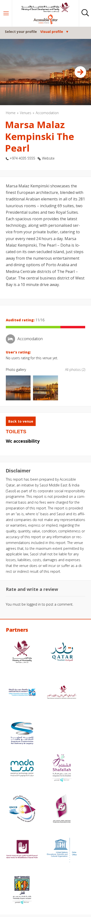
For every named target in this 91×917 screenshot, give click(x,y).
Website (48, 158)
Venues (25, 112)
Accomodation (47, 112)
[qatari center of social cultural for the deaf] (62, 809)
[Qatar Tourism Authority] (62, 652)
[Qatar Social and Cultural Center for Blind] (22, 809)
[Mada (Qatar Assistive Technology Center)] (22, 768)
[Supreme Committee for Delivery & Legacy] (22, 734)
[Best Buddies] (22, 891)
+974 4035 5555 (22, 158)
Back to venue (20, 421)
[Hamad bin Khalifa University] (22, 693)
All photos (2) (75, 369)
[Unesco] (62, 850)
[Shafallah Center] (62, 768)
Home (11, 112)
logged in (34, 604)
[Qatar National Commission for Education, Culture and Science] (62, 693)
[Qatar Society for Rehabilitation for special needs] (22, 850)
